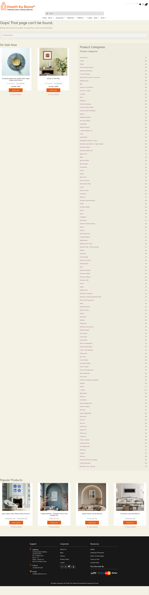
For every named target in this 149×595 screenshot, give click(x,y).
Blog (61, 552)
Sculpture (83, 194)
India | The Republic (86, 350)
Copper (82, 453)
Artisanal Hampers (86, 71)
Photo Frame (84, 190)
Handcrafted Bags (86, 347)
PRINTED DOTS (85, 307)
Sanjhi (82, 313)
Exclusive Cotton (85, 260)
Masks (82, 250)
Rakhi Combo (84, 310)
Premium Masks (85, 277)
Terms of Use (94, 559)
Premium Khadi (85, 273)
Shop (95, 18)
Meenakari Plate (85, 184)
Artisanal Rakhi (85, 147)
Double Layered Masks (87, 200)
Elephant (83, 101)
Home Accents (85, 180)
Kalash (82, 114)
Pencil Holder (84, 367)
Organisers (83, 353)
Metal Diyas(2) (85, 127)
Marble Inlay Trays (86, 243)
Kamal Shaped (85, 406)
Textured (83, 436)
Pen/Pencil (83, 377)
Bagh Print (83, 154)
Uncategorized (85, 446)
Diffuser (82, 456)
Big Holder (83, 393)
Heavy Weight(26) (86, 403)
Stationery (70, 18)
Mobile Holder (84, 330)
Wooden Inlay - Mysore (87, 466)
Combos (82, 94)
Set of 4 (82, 423)
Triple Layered (84, 440)
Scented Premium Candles (88, 460)
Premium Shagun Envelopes (89, 380)
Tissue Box (83, 337)
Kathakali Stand (85, 117)
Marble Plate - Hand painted (89, 247)
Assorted (83, 253)
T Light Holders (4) (86, 130)
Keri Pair (82, 410)
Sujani (82, 386)
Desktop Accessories (87, 327)
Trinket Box (83, 340)
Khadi (82, 227)
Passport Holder (85, 363)
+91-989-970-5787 (38, 568)
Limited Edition (85, 237)
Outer (82, 187)
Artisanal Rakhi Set (86, 150)
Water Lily (83, 433)
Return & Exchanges (97, 556)
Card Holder (84, 360)
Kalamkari (83, 220)
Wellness (80, 18)
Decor (50, 18)
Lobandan (83, 124)
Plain (81, 303)
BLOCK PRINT (84, 160)
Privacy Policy (64, 559)
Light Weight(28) (85, 413)
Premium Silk (84, 280)
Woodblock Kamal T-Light (88, 140)
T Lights (89, 18)
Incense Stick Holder (86, 107)
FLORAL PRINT (85, 207)
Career (62, 562)
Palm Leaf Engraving (87, 300)
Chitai (82, 170)
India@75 (83, 217)
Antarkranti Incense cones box (90, 77)
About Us (63, 549)
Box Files (83, 357)
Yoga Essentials (85, 463)
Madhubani (84, 240)
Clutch (82, 61)
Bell (81, 84)
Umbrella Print (85, 443)
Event (103, 18)
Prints (82, 283)
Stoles (82, 64)
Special (82, 320)
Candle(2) (83, 400)
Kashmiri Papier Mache (87, 224)
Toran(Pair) (83, 137)
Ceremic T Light (85, 91)
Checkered (83, 167)
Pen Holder (83, 333)
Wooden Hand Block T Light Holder (91, 144)
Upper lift (83, 430)
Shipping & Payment (97, 552)
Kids (81, 267)
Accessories (59, 18)
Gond (82, 210)
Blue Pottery (84, 164)
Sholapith (83, 317)
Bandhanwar (84, 81)
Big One (82, 396)
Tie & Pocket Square (86, 67)
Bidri (81, 157)
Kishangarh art (85, 233)
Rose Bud (83, 416)
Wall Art (82, 197)
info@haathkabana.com (40, 574)
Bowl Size (83, 177)
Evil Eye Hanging (85, 104)
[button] (15, 94)
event (82, 204)
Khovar (82, 230)
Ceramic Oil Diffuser (86, 87)
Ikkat (81, 214)
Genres (62, 556)
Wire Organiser (85, 373)
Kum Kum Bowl (85, 120)
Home (45, 18)
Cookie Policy (94, 562)
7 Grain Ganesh (85, 74)
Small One (83, 426)
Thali (81, 134)
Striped (82, 383)
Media (92, 549)
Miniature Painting (86, 293)
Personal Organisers (86, 370)
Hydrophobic (84, 263)
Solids (82, 287)
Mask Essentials (85, 270)
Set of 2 (82, 420)
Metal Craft (84, 290)
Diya (81, 97)
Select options (16, 522)
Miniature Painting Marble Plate (90, 297)
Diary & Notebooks (86, 343)
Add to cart (15, 90)
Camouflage (84, 257)
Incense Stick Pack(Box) (88, 110)
